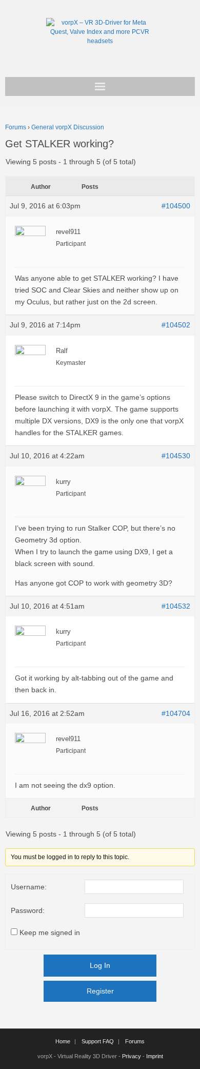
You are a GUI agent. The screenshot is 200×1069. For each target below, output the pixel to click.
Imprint (154, 1056)
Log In (100, 965)
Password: (28, 910)
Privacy (131, 1056)
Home (62, 1041)
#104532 (176, 606)
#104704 (176, 713)
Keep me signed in (49, 932)
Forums (15, 127)
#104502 (176, 325)
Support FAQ (98, 1041)
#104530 (176, 456)
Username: (29, 887)
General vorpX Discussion (67, 127)
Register (100, 991)
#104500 (176, 206)
